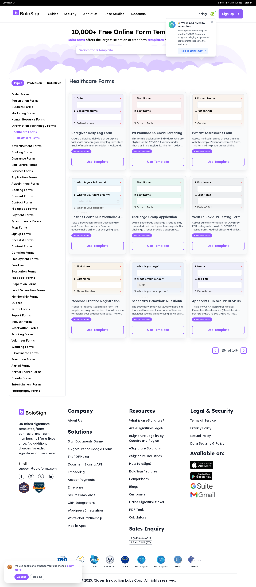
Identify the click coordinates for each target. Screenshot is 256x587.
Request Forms (21, 321)
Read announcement (191, 51)
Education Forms (23, 359)
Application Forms (24, 177)
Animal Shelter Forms (26, 372)
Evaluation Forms (23, 271)
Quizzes (16, 303)
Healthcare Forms (24, 132)
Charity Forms (21, 378)
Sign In (248, 2)
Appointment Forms (25, 183)
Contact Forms (21, 202)
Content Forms (21, 246)
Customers (137, 494)
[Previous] (215, 350)
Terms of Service (203, 420)
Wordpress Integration (85, 510)
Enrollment (19, 265)
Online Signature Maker (146, 502)
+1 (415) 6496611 (140, 538)
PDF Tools (136, 510)
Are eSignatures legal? (146, 428)
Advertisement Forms (26, 146)
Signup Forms (21, 234)
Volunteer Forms (23, 340)
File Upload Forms (24, 208)
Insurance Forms (23, 158)
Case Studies (114, 14)
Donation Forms (22, 252)
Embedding (76, 472)
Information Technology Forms (33, 125)
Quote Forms (20, 309)
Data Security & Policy (207, 443)
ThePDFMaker (78, 457)
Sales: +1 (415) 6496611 (230, 2)
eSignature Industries (145, 456)
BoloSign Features (143, 471)
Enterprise (75, 487)
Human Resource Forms (28, 119)
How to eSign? (140, 464)
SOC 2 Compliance (81, 495)
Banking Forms (21, 152)
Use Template (97, 162)
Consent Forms (22, 196)
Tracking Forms (22, 334)
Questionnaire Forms (26, 221)
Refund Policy (200, 436)
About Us (90, 14)
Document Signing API (85, 464)
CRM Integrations (81, 503)
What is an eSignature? (146, 420)
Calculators (137, 517)
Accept (21, 576)
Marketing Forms (23, 113)
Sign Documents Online (85, 441)
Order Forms (20, 94)
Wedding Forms (22, 347)
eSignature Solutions (145, 448)
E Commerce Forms (24, 353)
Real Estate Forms (24, 164)
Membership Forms (24, 296)
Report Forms (21, 315)
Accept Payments (81, 480)
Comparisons (139, 479)
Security (70, 14)
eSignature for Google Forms (90, 449)
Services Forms (22, 171)
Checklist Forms (22, 240)
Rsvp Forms (19, 227)
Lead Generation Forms (28, 290)
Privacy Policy (200, 428)
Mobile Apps (77, 526)
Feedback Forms (23, 277)
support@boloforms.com (38, 469)
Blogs (133, 487)
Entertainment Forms (26, 384)
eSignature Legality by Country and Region (146, 438)
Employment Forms (24, 259)
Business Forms (22, 107)
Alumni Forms (20, 365)
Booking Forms (22, 190)
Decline (37, 576)
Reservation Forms (24, 328)
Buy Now (7, 2)
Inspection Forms (23, 284)
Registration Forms (24, 100)
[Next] (244, 350)
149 (235, 351)
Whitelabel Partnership (85, 518)
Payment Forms (22, 215)
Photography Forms (25, 390)
